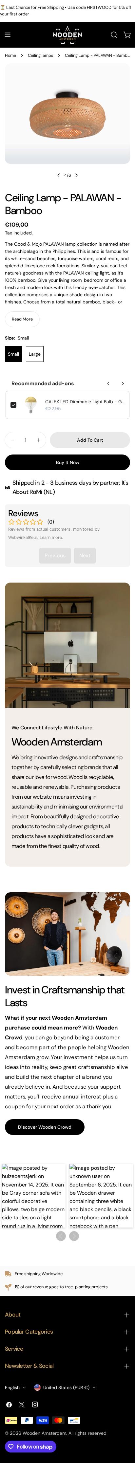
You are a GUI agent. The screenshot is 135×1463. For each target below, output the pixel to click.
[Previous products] (108, 383)
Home (10, 55)
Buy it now (67, 462)
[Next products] (123, 383)
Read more (22, 319)
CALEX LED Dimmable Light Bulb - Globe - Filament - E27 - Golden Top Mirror (85, 402)
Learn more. (51, 537)
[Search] (114, 34)
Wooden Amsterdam (44, 1433)
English (12, 1387)
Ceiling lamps (40, 55)
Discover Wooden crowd (44, 1127)
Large (35, 354)
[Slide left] (58, 175)
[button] (34, 1196)
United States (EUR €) (66, 1387)
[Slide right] (76, 175)
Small (13, 354)
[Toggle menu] (7, 34)
